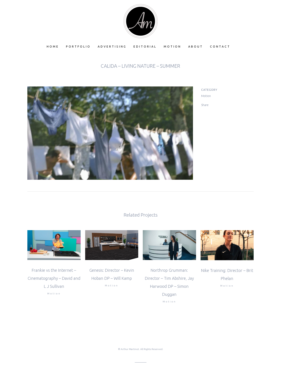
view (54, 244)
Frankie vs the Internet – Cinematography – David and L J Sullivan (54, 278)
